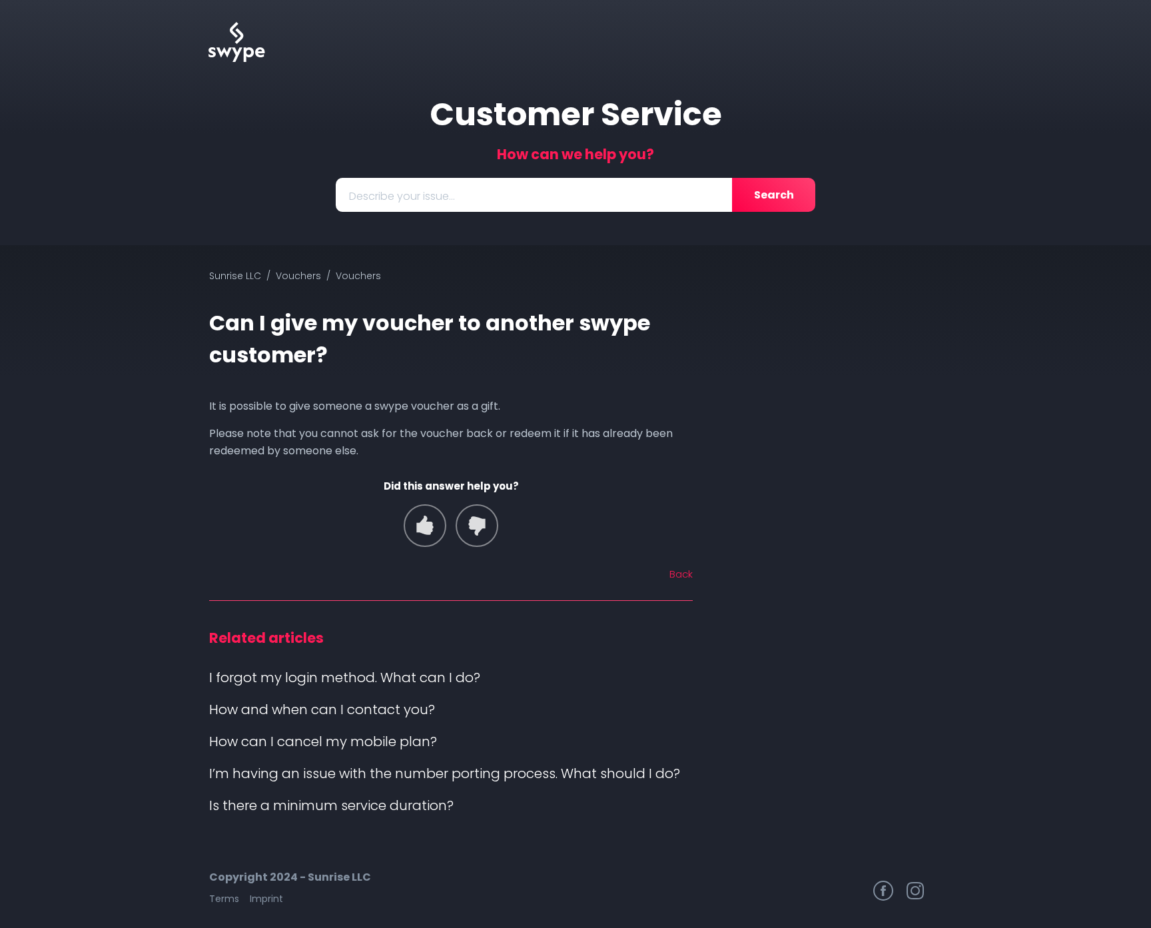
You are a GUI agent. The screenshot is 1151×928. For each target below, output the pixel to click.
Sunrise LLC (235, 275)
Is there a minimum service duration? (331, 805)
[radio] (425, 525)
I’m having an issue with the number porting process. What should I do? (444, 773)
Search (774, 195)
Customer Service (576, 114)
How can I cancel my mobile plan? (323, 741)
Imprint (266, 898)
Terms (224, 898)
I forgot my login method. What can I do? (344, 677)
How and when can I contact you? (322, 709)
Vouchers (298, 275)
